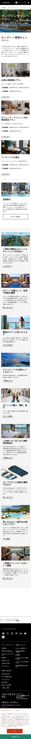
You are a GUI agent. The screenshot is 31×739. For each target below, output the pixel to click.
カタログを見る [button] (7, 345)
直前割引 (4, 657)
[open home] (1, 620)
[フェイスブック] (3, 633)
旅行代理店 (4, 682)
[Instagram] (12, 633)
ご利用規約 (3, 720)
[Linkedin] (20, 633)
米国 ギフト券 (5, 660)
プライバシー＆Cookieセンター (22, 662)
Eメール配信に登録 (7, 676)
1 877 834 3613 (22, 699)
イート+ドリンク (25, 7)
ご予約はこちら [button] (7, 380)
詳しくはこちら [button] (7, 307)
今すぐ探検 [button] (6, 538)
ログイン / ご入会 (21, 2)
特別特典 (4, 648)
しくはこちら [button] (7, 266)
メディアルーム (6, 679)
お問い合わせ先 (6, 663)
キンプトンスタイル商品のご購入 (22, 658)
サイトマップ (5, 666)
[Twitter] (7, 633)
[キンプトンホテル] (6, 2)
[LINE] (3, 637)
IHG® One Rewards (7, 651)
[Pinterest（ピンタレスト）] (16, 633)
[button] (28, 2)
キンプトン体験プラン (21, 648)
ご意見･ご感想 (5, 687)
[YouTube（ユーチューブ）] (25, 633)
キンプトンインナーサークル (8, 654)
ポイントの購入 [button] (7, 416)
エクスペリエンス (13, 7)
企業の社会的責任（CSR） (20, 651)
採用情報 (18, 655)
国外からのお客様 (6, 685)
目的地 (4, 7)
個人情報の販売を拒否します (22, 666)
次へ (14, 731)
